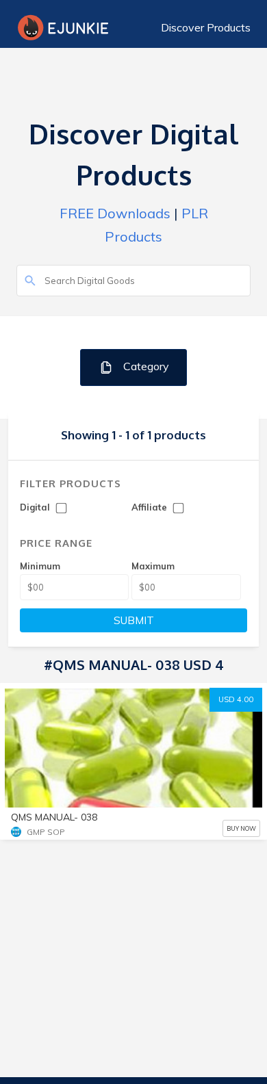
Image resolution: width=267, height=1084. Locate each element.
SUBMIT (134, 620)
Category (144, 366)
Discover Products (206, 27)
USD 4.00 (235, 699)
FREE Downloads (115, 213)
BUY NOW (241, 828)
